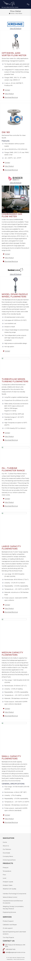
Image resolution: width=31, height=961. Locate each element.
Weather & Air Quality (9, 889)
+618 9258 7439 (10, 949)
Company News (8, 856)
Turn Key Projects (8, 937)
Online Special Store (9, 860)
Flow (4, 874)
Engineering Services (9, 912)
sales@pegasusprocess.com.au (15, 952)
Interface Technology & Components (14, 893)
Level (4, 878)
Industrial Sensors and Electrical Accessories (13, 902)
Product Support (8, 921)
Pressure (5, 867)
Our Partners (7, 849)
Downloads (6, 853)
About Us (6, 846)
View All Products (15, 28)
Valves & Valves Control (10, 897)
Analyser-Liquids (8, 881)
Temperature (7, 871)
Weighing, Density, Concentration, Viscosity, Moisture (13, 907)
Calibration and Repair (10, 924)
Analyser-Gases (7, 885)
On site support (8, 928)
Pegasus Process (21, 957)
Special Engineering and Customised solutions (14, 933)
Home (12, 13)
